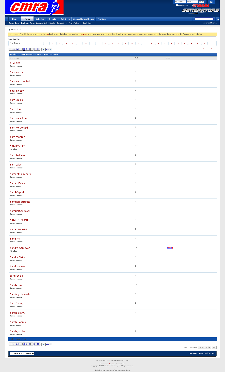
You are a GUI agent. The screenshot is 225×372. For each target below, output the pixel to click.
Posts (136, 58)
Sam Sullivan (17, 155)
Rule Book (65, 19)
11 (38, 49)
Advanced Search (210, 23)
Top (214, 347)
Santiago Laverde (20, 294)
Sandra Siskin (18, 257)
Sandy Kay (16, 285)
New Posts (25, 23)
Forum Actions (74, 23)
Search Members (208, 49)
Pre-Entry (102, 19)
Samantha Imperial (21, 174)
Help (212, 2)
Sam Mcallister (18, 118)
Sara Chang (16, 303)
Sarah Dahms (18, 322)
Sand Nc (15, 238)
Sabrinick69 (17, 90)
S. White (15, 63)
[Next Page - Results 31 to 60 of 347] (43, 49)
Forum (27, 19)
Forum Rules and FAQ (38, 23)
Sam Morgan (17, 137)
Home (14, 19)
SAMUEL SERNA (19, 220)
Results (52, 19)
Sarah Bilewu (17, 313)
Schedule (40, 19)
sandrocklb (16, 275)
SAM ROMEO (18, 146)
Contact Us (193, 353)
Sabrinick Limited (20, 81)
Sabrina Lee (17, 72)
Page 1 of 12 (16, 49)
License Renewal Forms (83, 19)
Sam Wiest (16, 164)
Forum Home (14, 23)
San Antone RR (18, 229)
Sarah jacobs (17, 331)
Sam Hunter (17, 109)
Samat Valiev (17, 183)
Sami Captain (17, 192)
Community (61, 23)
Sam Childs (16, 100)
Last (47, 49)
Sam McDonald (19, 127)
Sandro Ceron (18, 266)
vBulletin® (112, 364)
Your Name (13, 58)
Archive (207, 353)
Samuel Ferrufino (20, 201)
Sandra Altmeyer (20, 248)
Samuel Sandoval (20, 211)
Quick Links (87, 23)
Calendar (51, 23)
